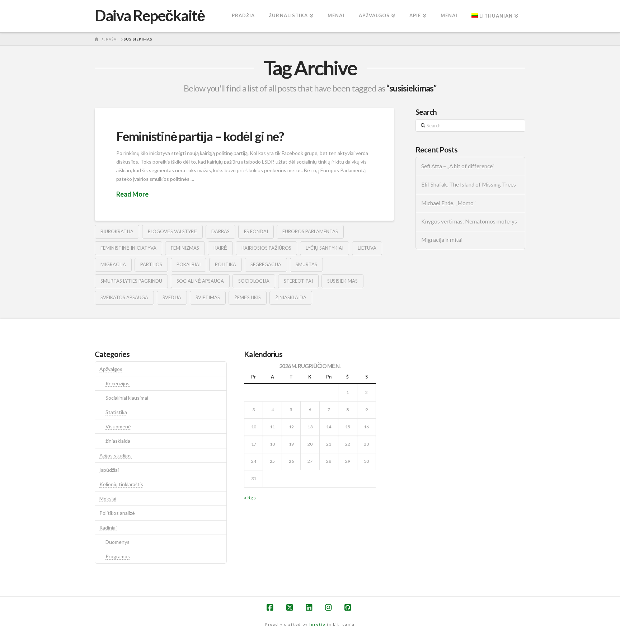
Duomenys (117, 542)
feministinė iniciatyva (128, 248)
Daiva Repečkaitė (150, 15)
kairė (220, 248)
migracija (113, 264)
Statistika (116, 412)
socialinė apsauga (200, 281)
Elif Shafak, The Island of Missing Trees (468, 184)
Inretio (317, 624)
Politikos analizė (117, 513)
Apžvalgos (110, 369)
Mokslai (107, 498)
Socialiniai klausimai (126, 398)
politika (225, 264)
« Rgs (250, 497)
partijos (151, 264)
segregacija (265, 264)
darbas (220, 231)
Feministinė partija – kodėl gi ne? (199, 136)
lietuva (367, 248)
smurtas (306, 264)
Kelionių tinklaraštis (121, 484)
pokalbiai (189, 264)
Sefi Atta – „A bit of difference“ (457, 166)
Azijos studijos (115, 455)
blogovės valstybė (172, 231)
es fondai (256, 231)
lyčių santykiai (324, 248)
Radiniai (108, 528)
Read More (132, 194)
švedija (172, 297)
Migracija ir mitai (441, 239)
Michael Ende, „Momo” (448, 203)
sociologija (253, 281)
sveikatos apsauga (124, 297)
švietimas (208, 297)
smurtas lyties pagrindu (131, 281)
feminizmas (185, 248)
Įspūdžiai (109, 470)
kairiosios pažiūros (266, 248)
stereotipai (298, 281)
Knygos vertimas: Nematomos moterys (469, 221)
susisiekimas (342, 281)
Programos (117, 556)
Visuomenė (118, 426)
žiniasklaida (290, 297)
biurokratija (116, 231)
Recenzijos (117, 383)
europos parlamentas (310, 231)
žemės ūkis (247, 297)
